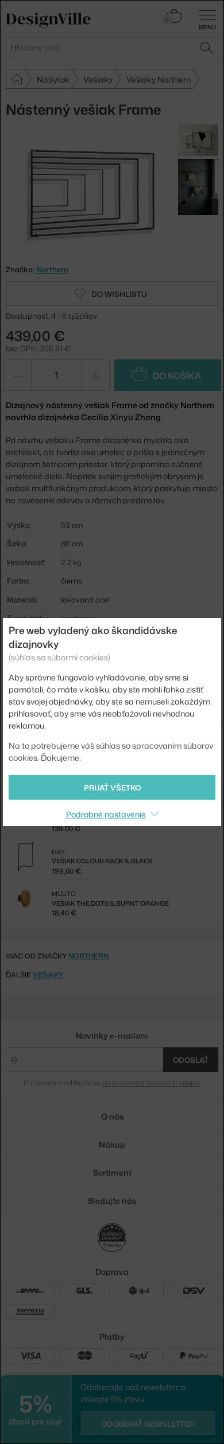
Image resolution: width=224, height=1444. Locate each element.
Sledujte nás (112, 1200)
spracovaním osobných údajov (150, 1082)
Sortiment (112, 1172)
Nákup (112, 1144)
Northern (88, 956)
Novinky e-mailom (112, 1035)
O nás (112, 1116)
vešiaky (48, 975)
